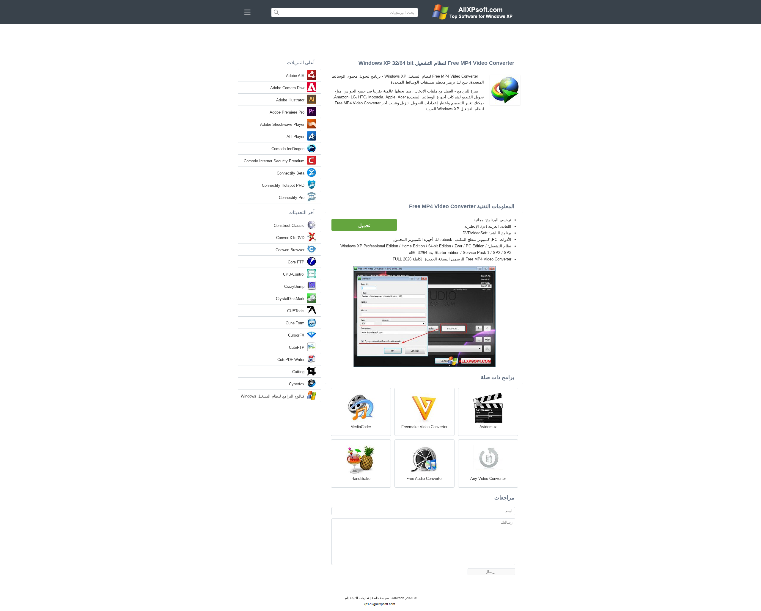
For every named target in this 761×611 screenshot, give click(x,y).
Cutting (298, 372)
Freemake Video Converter (424, 427)
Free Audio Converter (424, 478)
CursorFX (296, 335)
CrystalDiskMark (290, 298)
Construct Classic (289, 225)
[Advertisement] (380, 40)
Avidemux (488, 427)
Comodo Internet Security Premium (274, 161)
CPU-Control (293, 274)
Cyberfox (296, 384)
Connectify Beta (290, 173)
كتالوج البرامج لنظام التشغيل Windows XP (272, 396)
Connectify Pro (291, 197)
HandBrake (360, 478)
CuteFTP (296, 347)
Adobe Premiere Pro (287, 112)
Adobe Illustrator (290, 100)
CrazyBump (294, 286)
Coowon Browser (290, 250)
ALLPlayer (295, 136)
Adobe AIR (295, 75)
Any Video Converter (488, 478)
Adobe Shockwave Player (282, 124)
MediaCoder (360, 427)
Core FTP (296, 262)
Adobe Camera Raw (287, 88)
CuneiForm (295, 323)
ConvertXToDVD (290, 237)
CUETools (295, 311)
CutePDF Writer (290, 359)
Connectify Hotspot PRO (283, 185)
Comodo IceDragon (287, 149)
